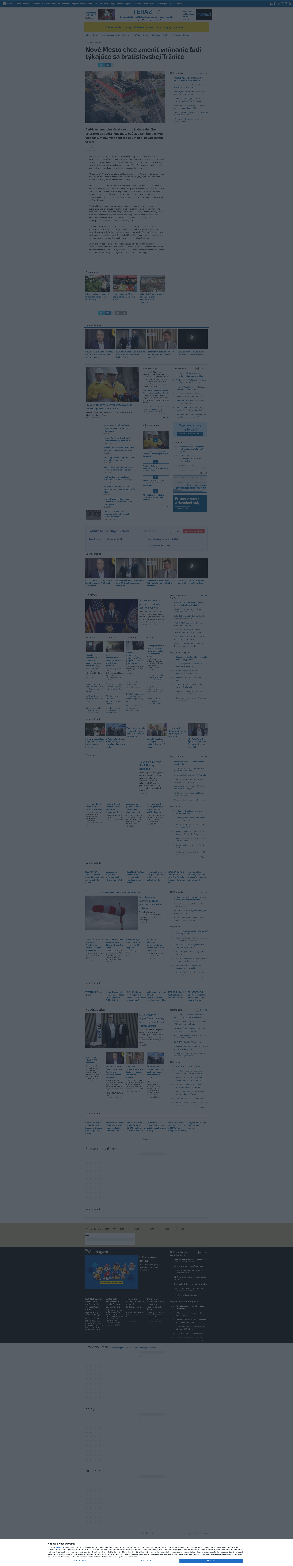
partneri (58, 1547)
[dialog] (146, 1552)
